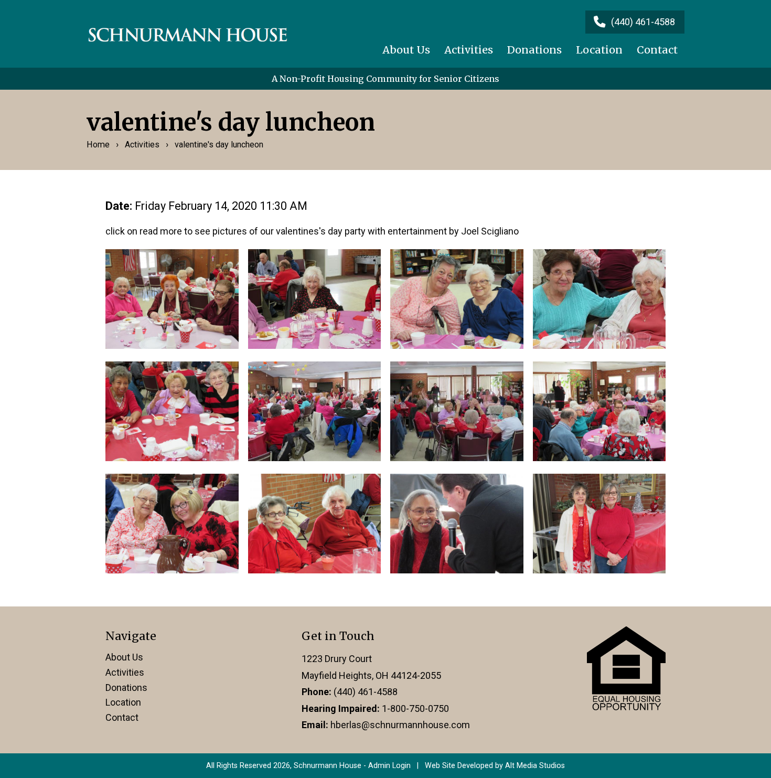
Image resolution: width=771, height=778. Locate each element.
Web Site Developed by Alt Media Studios (495, 765)
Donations (534, 50)
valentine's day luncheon (219, 145)
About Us (406, 50)
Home (98, 145)
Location (599, 50)
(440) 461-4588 (366, 691)
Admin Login (389, 765)
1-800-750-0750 (415, 708)
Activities (468, 50)
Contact (657, 50)
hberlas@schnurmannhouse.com (400, 724)
